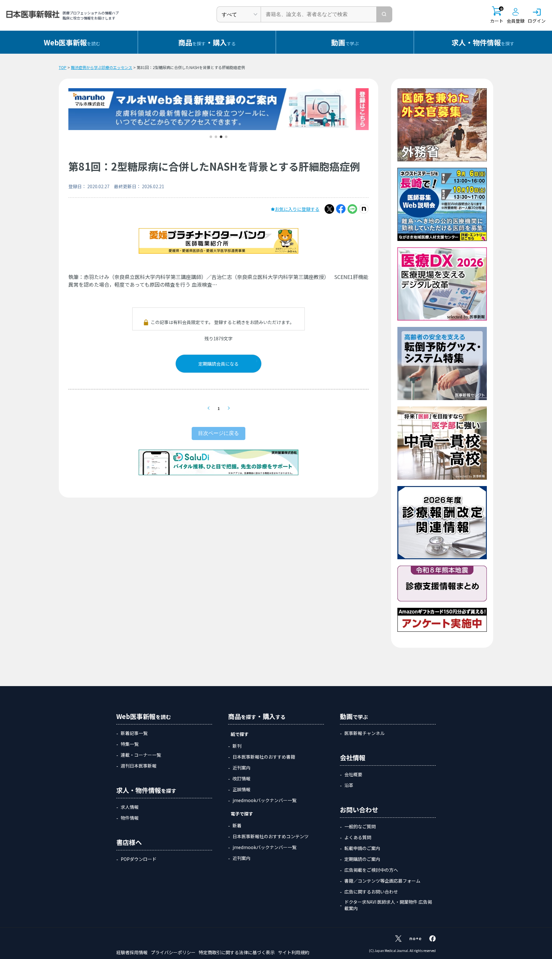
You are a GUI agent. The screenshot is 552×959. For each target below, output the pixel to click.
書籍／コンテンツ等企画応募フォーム (382, 881)
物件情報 (130, 818)
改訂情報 (241, 778)
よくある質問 (357, 837)
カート (496, 15)
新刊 (237, 746)
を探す (483, 42)
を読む (72, 42)
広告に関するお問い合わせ (371, 891)
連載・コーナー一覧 (141, 755)
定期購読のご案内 (362, 859)
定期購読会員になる (218, 363)
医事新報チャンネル (364, 733)
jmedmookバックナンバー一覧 (264, 800)
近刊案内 (241, 767)
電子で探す (242, 813)
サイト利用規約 (293, 952)
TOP (62, 67)
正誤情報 (241, 789)
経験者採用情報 (132, 952)
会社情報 (352, 757)
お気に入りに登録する (297, 209)
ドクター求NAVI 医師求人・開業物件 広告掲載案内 (388, 905)
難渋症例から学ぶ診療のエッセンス (101, 67)
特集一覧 (130, 744)
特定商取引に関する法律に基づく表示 (237, 952)
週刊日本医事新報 (139, 765)
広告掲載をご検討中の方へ (371, 870)
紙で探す (240, 734)
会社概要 (353, 774)
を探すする (207, 42)
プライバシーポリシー (173, 952)
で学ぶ (345, 42)
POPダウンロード (139, 859)
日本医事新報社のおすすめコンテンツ (271, 836)
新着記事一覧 (134, 733)
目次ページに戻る (218, 433)
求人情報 (130, 807)
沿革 (348, 785)
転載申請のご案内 (362, 848)
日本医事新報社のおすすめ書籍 (264, 757)
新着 (237, 825)
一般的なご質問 (360, 826)
